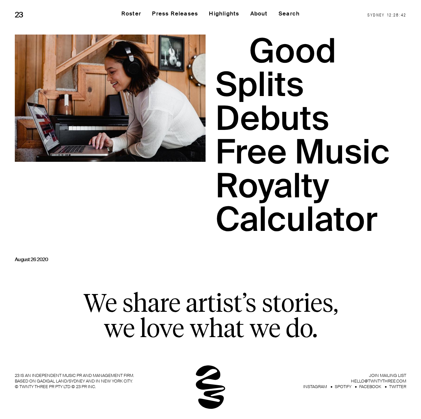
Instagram (315, 386)
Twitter (397, 386)
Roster (131, 13)
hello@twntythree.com (378, 381)
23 (19, 15)
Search (289, 13)
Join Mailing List (387, 375)
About (259, 13)
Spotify (343, 386)
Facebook (370, 386)
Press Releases (175, 13)
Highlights (224, 13)
